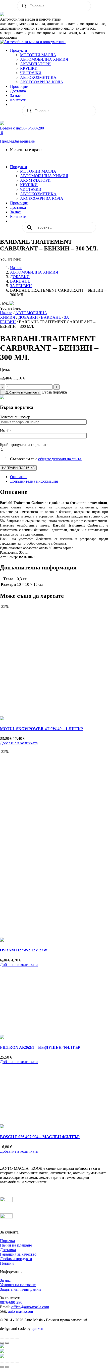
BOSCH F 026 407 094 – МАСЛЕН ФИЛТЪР (40, 1137)
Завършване (24, 141)
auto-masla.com (20, 1311)
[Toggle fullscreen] (12, 1362)
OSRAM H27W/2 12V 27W (23, 950)
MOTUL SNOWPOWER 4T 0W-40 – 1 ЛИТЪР (41, 729)
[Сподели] (12, 1338)
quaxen (37, 1328)
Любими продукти (16, 1259)
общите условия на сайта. (60, 459)
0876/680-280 (11, 1302)
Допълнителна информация (34, 481)
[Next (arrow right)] (7, 1367)
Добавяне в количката (22, 392)
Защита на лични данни (20, 1289)
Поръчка (7, 1241)
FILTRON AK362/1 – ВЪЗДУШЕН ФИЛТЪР (40, 1047)
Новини (7, 1263)
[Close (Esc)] (2, 1362)
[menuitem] (18, 50)
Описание (18, 477)
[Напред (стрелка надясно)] (7, 1343)
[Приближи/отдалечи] (2, 1338)
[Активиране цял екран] (7, 1338)
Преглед (7, 141)
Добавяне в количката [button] (19, 743)
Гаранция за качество (18, 1254)
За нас (5, 1280)
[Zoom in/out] (17, 1362)
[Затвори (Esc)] (17, 1338)
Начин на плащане (16, 1245)
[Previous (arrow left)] (2, 1367)
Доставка (8, 1250)
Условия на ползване (18, 1285)
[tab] (59, 477)
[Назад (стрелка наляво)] (2, 1343)
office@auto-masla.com (30, 1307)
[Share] (7, 1362)
